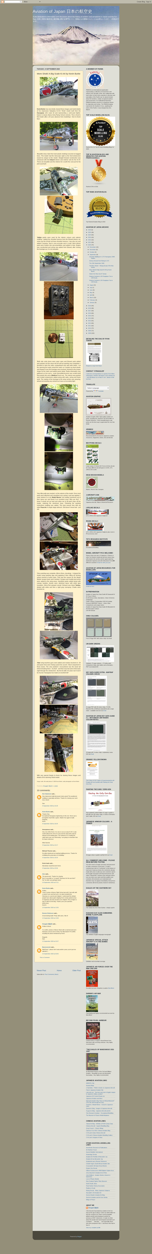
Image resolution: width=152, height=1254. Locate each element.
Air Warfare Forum (91, 1150)
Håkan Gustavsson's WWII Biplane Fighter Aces (100, 1170)
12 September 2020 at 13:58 (50, 918)
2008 (89, 333)
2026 (89, 230)
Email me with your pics (104, 562)
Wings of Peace (90, 1199)
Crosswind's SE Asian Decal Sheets (96, 1166)
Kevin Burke (46, 811)
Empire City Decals (91, 1168)
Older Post (76, 970)
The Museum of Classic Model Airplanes (97, 1115)
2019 (89, 305)
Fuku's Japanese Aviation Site (94, 1090)
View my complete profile (93, 1227)
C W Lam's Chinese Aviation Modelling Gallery (99, 1135)
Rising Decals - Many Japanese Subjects (98, 1190)
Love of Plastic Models (92, 1179)
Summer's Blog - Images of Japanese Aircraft (99, 1108)
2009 (89, 330)
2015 (89, 315)
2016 (89, 313)
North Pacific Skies (91, 1183)
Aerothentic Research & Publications (96, 1147)
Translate (101, 391)
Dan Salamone (46, 794)
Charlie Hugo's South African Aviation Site (98, 1163)
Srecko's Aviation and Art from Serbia (96, 1197)
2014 (89, 318)
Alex (43, 874)
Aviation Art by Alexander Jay (94, 1159)
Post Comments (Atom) (51, 974)
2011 (89, 325)
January (92, 302)
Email (104, 710)
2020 (89, 245)
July (91, 287)
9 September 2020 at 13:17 (50, 845)
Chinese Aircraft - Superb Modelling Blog (97, 1126)
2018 (89, 308)
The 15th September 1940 (96, 263)
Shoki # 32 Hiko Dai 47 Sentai (97, 274)
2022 (89, 240)
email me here (90, 586)
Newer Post (41, 970)
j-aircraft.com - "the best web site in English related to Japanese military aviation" (100, 1093)
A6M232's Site (90, 1083)
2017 (89, 310)
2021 (89, 242)
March (92, 297)
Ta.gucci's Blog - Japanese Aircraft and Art (98, 1111)
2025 (89, 232)
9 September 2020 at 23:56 (50, 868)
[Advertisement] (80, 966)
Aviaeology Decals (91, 1154)
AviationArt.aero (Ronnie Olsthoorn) (96, 1161)
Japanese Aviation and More (94, 1098)
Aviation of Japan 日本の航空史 (62, 11)
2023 (89, 237)
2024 (89, 235)
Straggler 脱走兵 (47, 924)
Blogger (79, 1236)
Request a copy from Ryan (94, 365)
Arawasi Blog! (90, 1085)
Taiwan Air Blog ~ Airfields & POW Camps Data (99, 1123)
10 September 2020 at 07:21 (50, 882)
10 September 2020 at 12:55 (50, 907)
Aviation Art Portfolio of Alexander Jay (96, 1156)
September (93, 254)
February (92, 300)
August (92, 285)
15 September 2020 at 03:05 (50, 953)
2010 (89, 328)
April (91, 295)
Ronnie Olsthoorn (48, 913)
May (91, 292)
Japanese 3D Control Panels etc (95, 1096)
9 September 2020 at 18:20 (50, 857)
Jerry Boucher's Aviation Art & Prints (96, 1172)
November (93, 249)
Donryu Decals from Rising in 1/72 (99, 260)
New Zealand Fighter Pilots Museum (96, 1181)
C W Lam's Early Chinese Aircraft (95, 1133)
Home (59, 970)
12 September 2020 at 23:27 (50, 941)
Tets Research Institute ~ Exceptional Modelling (99, 1113)
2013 (89, 320)
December (93, 247)
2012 (89, 323)
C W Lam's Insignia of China (94, 1137)
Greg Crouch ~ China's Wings (94, 1128)
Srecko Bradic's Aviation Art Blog (95, 1195)
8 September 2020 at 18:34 (50, 823)
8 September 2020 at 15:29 (50, 806)
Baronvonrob (46, 947)
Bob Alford (111, 988)
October (92, 252)
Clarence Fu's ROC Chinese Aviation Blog (98, 1130)
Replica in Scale (90, 1188)
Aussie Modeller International (94, 1152)
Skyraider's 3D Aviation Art (93, 1192)
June (91, 290)
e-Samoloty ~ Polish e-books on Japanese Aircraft (100, 1087)
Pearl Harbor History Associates (95, 1186)
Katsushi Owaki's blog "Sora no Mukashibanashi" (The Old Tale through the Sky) (100, 1101)
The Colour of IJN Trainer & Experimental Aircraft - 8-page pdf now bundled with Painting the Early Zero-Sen (100, 782)
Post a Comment (45, 957)
